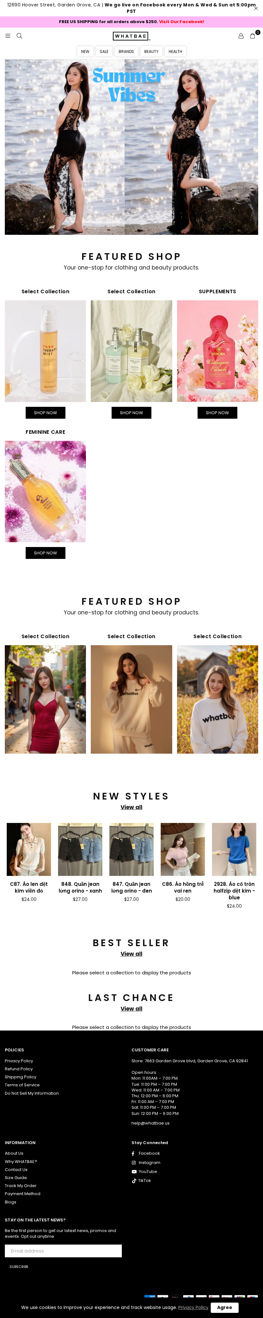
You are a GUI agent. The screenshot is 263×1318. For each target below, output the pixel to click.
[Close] (220, 523)
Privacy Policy (193, 1307)
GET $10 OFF (131, 777)
